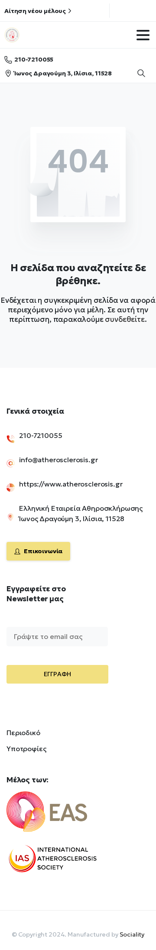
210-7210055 (33, 59)
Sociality (132, 934)
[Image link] (60, 817)
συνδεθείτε (124, 319)
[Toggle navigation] (143, 35)
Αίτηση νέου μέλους (35, 11)
